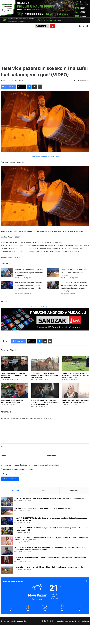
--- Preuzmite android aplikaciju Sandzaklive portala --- (45, 156)
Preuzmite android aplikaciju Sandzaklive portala (45, 307)
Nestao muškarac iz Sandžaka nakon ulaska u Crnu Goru (12, 401)
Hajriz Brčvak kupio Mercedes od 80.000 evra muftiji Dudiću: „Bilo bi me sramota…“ (14, 375)
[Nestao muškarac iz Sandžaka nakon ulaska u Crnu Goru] (14, 390)
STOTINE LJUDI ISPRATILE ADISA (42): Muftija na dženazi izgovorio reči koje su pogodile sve (29, 272)
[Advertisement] (45, 46)
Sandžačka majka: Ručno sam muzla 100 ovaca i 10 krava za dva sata (75, 401)
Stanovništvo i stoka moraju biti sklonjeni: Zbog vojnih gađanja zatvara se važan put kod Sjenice (50, 567)
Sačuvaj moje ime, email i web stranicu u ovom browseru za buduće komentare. (31, 465)
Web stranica (51, 456)
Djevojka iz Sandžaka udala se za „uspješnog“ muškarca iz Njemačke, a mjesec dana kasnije (44, 402)
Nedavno (15, 490)
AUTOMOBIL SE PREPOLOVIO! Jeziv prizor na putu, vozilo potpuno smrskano (74, 272)
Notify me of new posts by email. (14, 474)
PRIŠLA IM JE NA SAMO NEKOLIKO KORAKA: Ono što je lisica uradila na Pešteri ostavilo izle (75, 375)
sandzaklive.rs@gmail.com (65, 621)
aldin (3, 81)
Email (3, 456)
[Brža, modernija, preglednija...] (45, 319)
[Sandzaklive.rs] (45, 26)
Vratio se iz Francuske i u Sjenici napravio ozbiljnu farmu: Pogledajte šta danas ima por (44, 375)
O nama (77, 621)
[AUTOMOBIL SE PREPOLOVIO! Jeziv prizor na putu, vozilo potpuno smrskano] (53, 272)
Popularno (44, 490)
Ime (2, 446)
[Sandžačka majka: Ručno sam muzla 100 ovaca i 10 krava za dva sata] (75, 390)
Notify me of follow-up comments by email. (18, 469)
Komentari (74, 490)
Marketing (85, 621)
